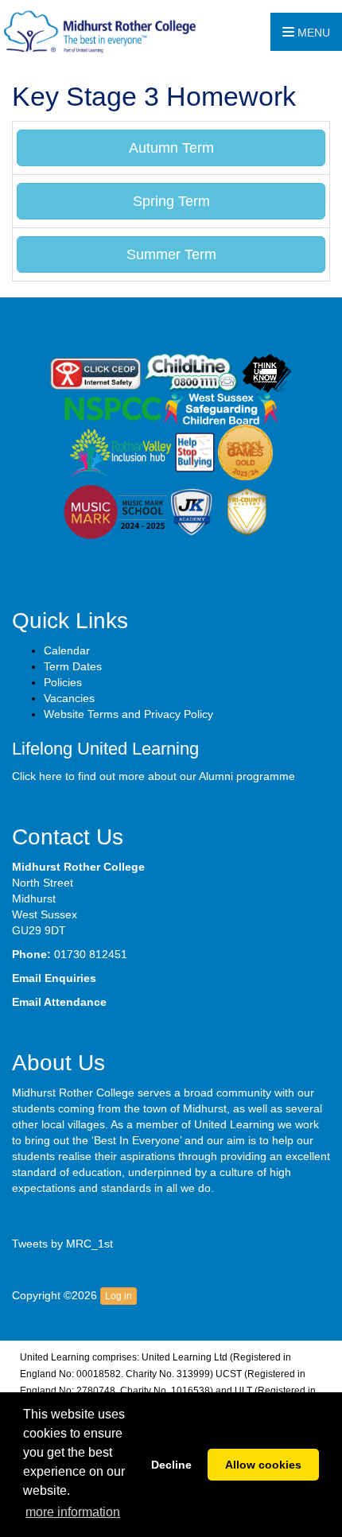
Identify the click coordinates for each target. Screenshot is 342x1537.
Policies (63, 682)
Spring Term (171, 201)
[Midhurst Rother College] (98, 31)
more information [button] (72, 1512)
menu (312, 32)
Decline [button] (171, 1464)
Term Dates (73, 666)
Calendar (67, 650)
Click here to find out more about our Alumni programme (153, 776)
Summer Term (171, 254)
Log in (118, 1296)
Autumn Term (171, 148)
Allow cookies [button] (263, 1464)
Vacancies (69, 698)
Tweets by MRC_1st (62, 1243)
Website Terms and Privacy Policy (128, 714)
